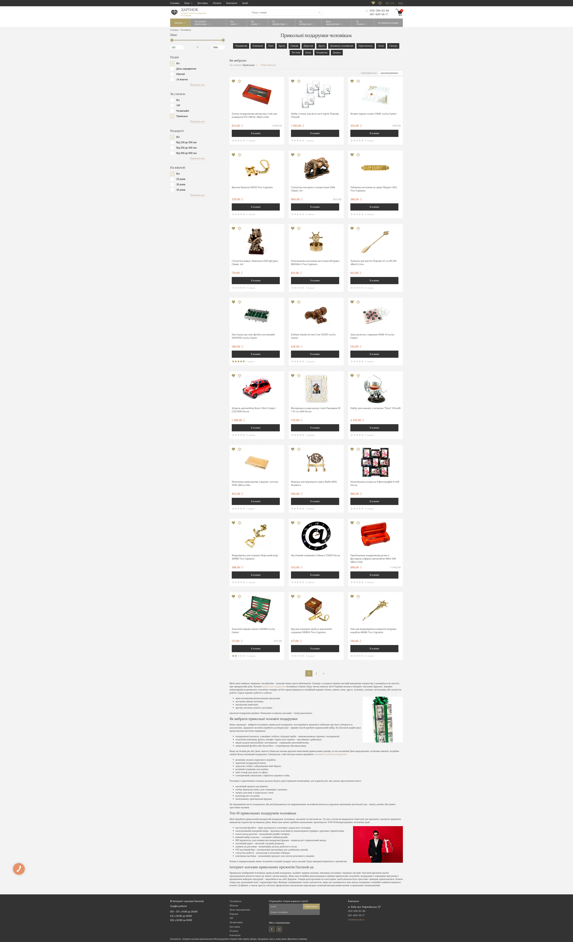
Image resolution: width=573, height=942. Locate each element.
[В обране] (234, 82)
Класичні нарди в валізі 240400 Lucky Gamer (253, 630)
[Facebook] (271, 929)
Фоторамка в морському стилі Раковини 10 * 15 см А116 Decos (315, 410)
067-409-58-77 (379, 14)
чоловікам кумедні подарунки (330, 754)
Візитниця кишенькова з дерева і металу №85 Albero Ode (255, 483)
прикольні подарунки (273, 686)
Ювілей (180, 74)
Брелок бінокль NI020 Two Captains (252, 187)
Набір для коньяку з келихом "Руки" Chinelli (375, 408)
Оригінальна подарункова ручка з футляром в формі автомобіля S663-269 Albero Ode (373, 558)
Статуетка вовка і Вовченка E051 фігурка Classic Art (255, 262)
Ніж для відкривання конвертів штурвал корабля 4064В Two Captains (373, 630)
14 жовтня (182, 79)
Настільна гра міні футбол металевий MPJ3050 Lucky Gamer (253, 336)
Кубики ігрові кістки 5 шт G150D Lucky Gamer (313, 336)
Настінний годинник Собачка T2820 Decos (315, 555)
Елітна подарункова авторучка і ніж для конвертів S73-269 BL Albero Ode (254, 115)
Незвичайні (182, 111)
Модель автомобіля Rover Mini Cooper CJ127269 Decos (254, 410)
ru (387, 3)
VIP (178, 105)
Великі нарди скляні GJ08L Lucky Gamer (373, 113)
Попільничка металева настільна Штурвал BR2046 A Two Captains (315, 262)
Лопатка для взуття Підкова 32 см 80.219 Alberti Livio (373, 262)
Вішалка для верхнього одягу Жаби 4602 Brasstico (314, 483)
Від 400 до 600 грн (186, 153)
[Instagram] (279, 929)
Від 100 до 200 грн (186, 142)
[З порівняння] (239, 82)
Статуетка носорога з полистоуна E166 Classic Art (313, 189)
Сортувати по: (369, 72)
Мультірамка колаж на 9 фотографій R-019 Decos (374, 483)
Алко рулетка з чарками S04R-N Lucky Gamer (372, 336)
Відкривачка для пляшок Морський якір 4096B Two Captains (255, 557)
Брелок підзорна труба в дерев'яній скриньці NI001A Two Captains (311, 630)
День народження (186, 69)
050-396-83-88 (379, 10)
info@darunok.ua (356, 919)
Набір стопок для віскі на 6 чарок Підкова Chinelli (315, 115)
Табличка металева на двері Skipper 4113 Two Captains (373, 189)
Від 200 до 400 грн (186, 148)
